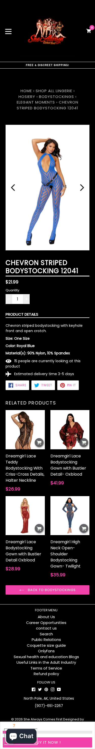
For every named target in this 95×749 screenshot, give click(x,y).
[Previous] (13, 187)
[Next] (82, 187)
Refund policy (46, 673)
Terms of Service (46, 668)
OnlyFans (46, 651)
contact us (46, 628)
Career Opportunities (46, 622)
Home (26, 90)
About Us (46, 616)
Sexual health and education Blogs (46, 656)
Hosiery (26, 96)
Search (46, 634)
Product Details (22, 314)
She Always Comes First (43, 719)
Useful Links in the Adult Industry (46, 662)
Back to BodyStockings (51, 590)
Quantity (12, 290)
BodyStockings (56, 96)
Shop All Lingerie (54, 90)
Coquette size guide (46, 645)
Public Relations (46, 639)
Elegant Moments (36, 102)
